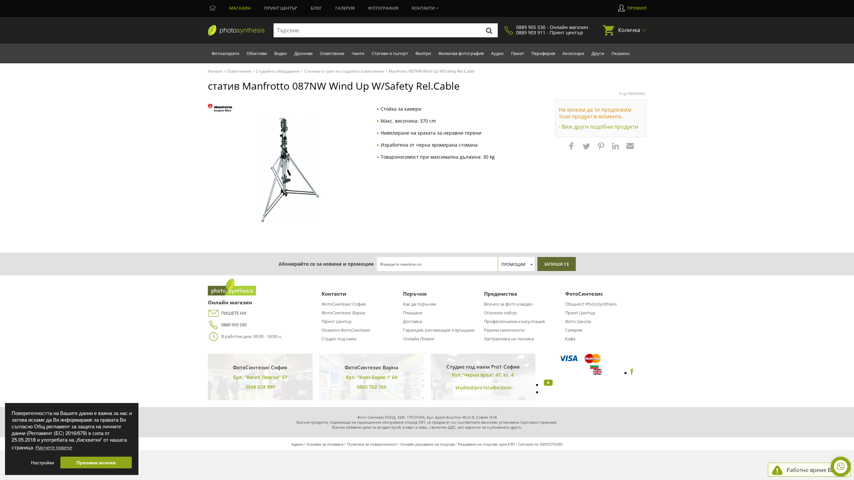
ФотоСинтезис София (344, 304)
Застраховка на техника (509, 339)
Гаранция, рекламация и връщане (438, 330)
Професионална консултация (514, 321)
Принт (280, 8)
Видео (280, 53)
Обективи (257, 53)
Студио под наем (339, 339)
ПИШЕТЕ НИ (234, 313)
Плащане (412, 313)
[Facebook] (631, 372)
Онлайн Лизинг (419, 339)
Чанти (358, 53)
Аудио (497, 53)
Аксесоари (573, 53)
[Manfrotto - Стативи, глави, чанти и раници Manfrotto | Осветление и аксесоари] (220, 107)
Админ (297, 444)
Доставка (412, 321)
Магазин (240, 8)
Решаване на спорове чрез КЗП (486, 444)
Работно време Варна (815, 470)
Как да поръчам (419, 304)
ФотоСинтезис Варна (343, 313)
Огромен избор (500, 313)
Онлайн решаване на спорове (427, 444)
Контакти (423, 8)
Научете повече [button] (53, 447)
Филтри (423, 53)
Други (597, 53)
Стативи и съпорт (390, 53)
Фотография (383, 8)
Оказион (620, 53)
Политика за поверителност (372, 444)
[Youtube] (547, 384)
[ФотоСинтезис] (236, 31)
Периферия (543, 53)
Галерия (345, 8)
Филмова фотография (461, 53)
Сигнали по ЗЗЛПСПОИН (540, 444)
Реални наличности (504, 330)
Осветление (332, 53)
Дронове (303, 53)
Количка (629, 30)
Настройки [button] (42, 462)
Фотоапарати (225, 53)
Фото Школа (578, 321)
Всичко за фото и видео (508, 304)
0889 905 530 (234, 325)
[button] (572, 149)
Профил (637, 8)
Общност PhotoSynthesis (591, 304)
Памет (517, 53)
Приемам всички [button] (96, 462)
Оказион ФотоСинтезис (346, 330)
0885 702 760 (371, 387)
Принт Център (337, 321)
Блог (316, 8)
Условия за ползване (325, 444)
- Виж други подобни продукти (598, 126)
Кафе (570, 339)
